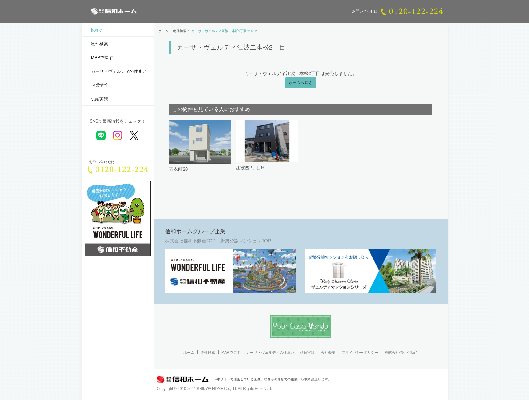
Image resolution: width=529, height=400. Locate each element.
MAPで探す (102, 57)
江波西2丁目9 (250, 167)
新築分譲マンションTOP (245, 240)
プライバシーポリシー (360, 352)
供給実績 (99, 98)
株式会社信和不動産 (401, 352)
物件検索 (99, 43)
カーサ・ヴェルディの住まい (119, 71)
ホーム (188, 352)
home (96, 30)
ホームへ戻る (301, 82)
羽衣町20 (178, 169)
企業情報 (99, 85)
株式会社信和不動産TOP (190, 240)
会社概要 (328, 352)
